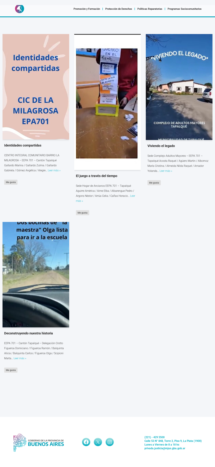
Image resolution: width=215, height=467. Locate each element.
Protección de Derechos (118, 8)
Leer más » (54, 170)
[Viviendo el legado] (179, 87)
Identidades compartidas (22, 145)
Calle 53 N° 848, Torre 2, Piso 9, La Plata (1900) (173, 441)
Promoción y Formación (87, 8)
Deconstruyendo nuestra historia (28, 333)
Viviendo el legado (161, 146)
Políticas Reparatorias (149, 8)
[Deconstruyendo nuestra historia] (36, 274)
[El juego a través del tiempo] (107, 102)
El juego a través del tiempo (96, 176)
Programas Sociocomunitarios (185, 8)
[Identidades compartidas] (36, 86)
